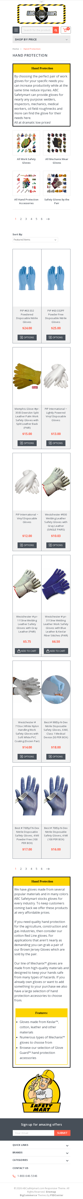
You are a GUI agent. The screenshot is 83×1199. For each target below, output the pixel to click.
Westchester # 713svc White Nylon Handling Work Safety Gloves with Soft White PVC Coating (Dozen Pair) (27, 732)
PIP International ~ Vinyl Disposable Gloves (27, 518)
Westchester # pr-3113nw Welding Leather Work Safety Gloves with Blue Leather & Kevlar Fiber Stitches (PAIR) (56, 626)
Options (29, 337)
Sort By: (18, 234)
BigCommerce (28, 1195)
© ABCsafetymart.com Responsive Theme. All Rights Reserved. (41, 1190)
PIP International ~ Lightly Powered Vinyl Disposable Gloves (56, 414)
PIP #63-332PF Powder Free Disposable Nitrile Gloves (56, 316)
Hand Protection (32, 48)
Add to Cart (28, 651)
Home (16, 48)
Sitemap (51, 1191)
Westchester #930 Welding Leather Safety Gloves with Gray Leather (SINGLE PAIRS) (55, 522)
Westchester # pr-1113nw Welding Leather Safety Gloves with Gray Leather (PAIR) (27, 624)
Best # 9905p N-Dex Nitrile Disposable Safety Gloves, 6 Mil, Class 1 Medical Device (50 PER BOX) (56, 730)
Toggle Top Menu (41, 2)
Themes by (41, 1195)
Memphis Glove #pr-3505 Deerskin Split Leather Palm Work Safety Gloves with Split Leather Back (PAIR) (27, 418)
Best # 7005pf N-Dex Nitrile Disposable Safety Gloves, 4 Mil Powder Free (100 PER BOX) (27, 835)
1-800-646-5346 (27, 1176)
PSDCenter (56, 1195)
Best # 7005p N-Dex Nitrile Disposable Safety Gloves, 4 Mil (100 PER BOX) (56, 833)
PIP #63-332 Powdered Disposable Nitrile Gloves (27, 316)
